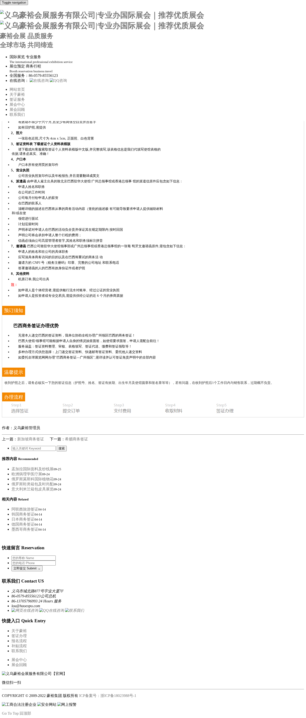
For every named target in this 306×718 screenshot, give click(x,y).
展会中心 (17, 104)
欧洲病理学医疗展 (26, 474)
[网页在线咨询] (24, 610)
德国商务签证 (22, 524)
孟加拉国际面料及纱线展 (32, 469)
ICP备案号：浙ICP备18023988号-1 (108, 696)
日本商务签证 (22, 519)
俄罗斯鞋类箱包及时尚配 (32, 484)
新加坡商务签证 (30, 439)
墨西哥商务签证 (24, 529)
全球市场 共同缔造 (26, 45)
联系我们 (17, 114)
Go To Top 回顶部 (16, 713)
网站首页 (17, 89)
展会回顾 (17, 109)
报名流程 (19, 641)
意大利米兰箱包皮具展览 (32, 489)
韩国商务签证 (22, 514)
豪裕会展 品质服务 (26, 35)
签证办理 (19, 636)
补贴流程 (19, 646)
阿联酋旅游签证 (24, 509)
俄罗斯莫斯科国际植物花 (32, 479)
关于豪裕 (17, 94)
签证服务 (17, 99)
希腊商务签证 (76, 439)
